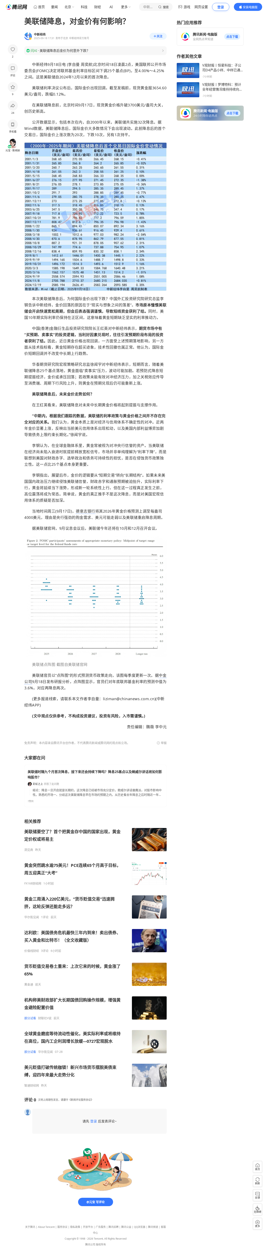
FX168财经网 (32, 883)
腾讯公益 (126, 1227)
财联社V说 (45, 1018)
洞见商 (28, 849)
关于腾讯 (30, 1227)
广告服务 (101, 1227)
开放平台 (88, 1227)
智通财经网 (31, 1085)
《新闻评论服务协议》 (80, 1100)
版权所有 (101, 1244)
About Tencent (46, 1227)
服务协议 (62, 1227)
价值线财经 (31, 950)
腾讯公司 (90, 1244)
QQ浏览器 (139, 1227)
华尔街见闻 (31, 917)
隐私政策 (75, 1227)
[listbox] (95, 953)
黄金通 (28, 984)
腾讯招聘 (113, 1227)
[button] (232, 36)
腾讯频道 (153, 1227)
